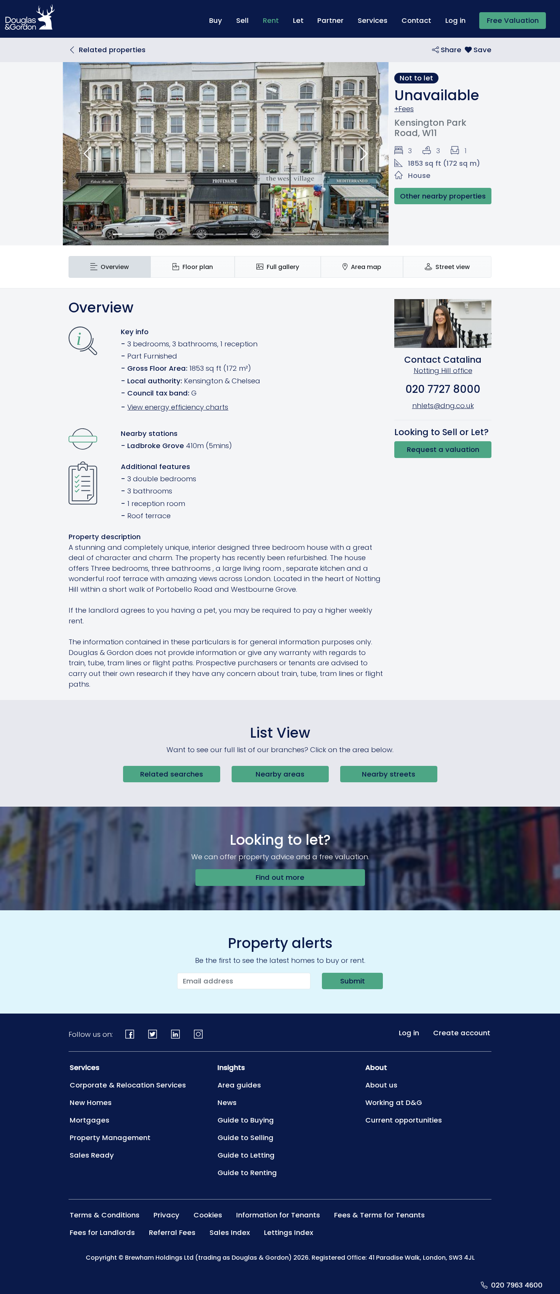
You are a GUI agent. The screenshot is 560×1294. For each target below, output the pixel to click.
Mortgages (89, 1120)
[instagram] (198, 1034)
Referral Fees (172, 1232)
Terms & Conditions (104, 1215)
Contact (416, 20)
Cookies (208, 1215)
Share (450, 49)
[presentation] (109, 267)
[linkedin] (175, 1034)
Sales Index (230, 1232)
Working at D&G (393, 1102)
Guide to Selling (246, 1137)
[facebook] (129, 1034)
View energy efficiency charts (177, 407)
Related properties (112, 49)
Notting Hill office (443, 370)
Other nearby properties (443, 196)
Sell (242, 20)
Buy (215, 20)
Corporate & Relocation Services (128, 1085)
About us (381, 1085)
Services (372, 20)
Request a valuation (443, 449)
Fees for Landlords (102, 1232)
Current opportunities (403, 1120)
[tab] (109, 267)
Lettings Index (288, 1232)
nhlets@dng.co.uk (443, 405)
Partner (330, 20)
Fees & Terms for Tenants (379, 1215)
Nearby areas (280, 774)
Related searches (171, 774)
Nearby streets (388, 774)
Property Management (110, 1137)
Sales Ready (92, 1155)
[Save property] (478, 49)
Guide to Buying (246, 1120)
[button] (87, 153)
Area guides (239, 1085)
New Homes (91, 1102)
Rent (274, 20)
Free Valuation (513, 20)
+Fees (404, 109)
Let (298, 20)
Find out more (280, 877)
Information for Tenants (278, 1215)
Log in (455, 20)
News (227, 1102)
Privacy (166, 1215)
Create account (461, 1033)
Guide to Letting (246, 1155)
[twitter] (152, 1034)
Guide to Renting (247, 1172)
